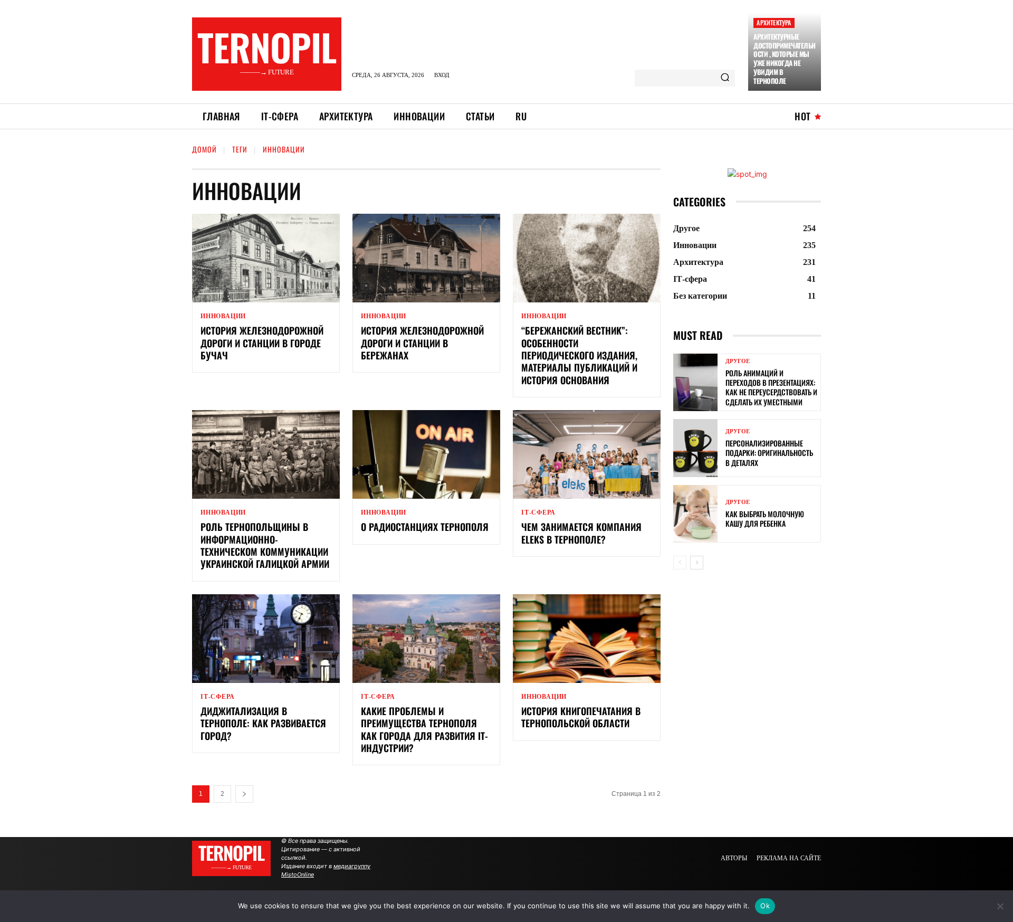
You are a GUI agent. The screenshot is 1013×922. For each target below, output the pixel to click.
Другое (737, 361)
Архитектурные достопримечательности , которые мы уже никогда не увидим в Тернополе (784, 58)
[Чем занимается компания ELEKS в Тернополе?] (587, 454)
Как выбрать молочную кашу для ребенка (764, 518)
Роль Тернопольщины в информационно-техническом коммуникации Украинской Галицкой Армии (264, 545)
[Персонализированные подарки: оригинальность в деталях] (695, 448)
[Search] (725, 78)
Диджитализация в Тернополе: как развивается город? (263, 723)
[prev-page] (679, 562)
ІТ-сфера (538, 512)
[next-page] (244, 794)
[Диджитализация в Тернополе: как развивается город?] (266, 638)
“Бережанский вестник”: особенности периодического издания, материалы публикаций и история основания (579, 355)
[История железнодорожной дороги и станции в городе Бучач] (266, 258)
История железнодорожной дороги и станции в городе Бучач (261, 343)
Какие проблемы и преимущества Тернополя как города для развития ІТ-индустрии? (424, 729)
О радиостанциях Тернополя (425, 527)
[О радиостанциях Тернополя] (426, 454)
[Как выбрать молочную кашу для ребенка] (695, 514)
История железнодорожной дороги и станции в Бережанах (422, 343)
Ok (765, 905)
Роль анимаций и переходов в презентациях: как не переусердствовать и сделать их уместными (771, 387)
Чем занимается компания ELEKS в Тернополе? (581, 533)
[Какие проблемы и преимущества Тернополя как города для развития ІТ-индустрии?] (426, 638)
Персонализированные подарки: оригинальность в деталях (769, 453)
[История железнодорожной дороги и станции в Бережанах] (426, 258)
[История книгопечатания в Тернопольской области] (587, 638)
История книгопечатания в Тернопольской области (581, 717)
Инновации (223, 316)
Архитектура (774, 22)
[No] (1000, 906)
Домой (204, 149)
